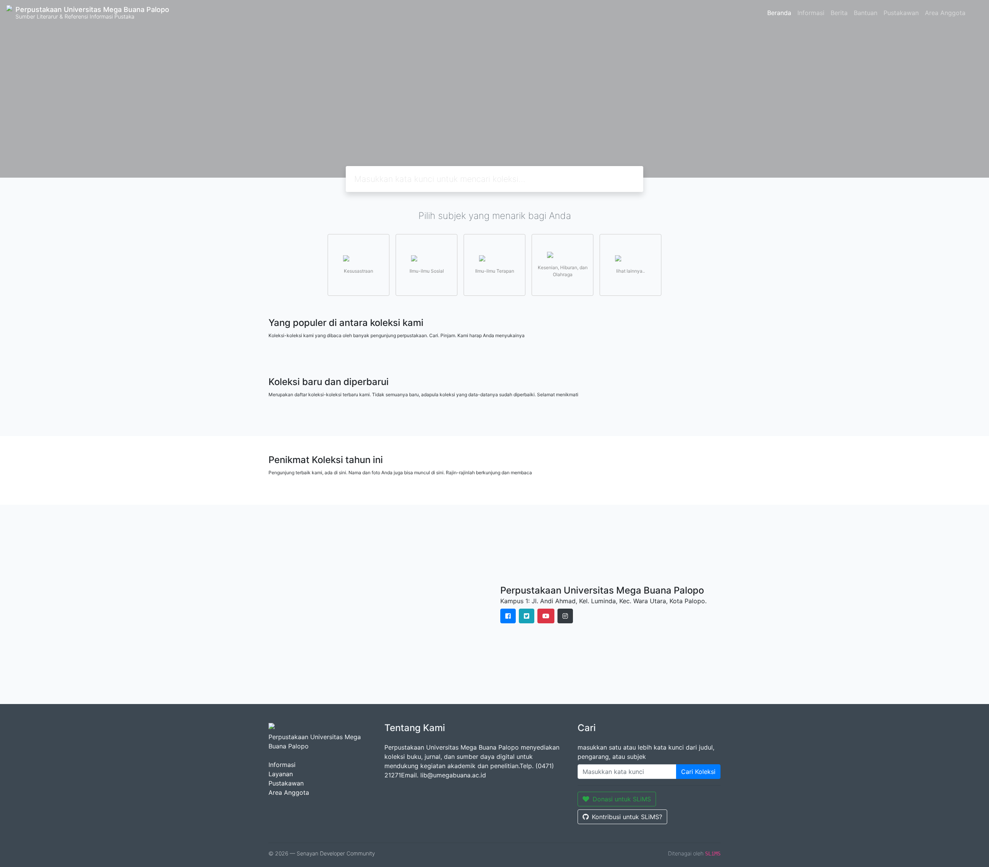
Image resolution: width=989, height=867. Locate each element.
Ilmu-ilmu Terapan (494, 271)
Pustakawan (901, 13)
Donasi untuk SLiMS (622, 799)
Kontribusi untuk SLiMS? (627, 817)
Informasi (810, 13)
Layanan (280, 774)
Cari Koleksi (698, 771)
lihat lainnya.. (630, 271)
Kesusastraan (358, 271)
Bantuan (865, 13)
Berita (839, 13)
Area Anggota (945, 13)
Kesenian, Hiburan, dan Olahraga (563, 271)
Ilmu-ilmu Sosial (427, 271)
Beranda (779, 13)
